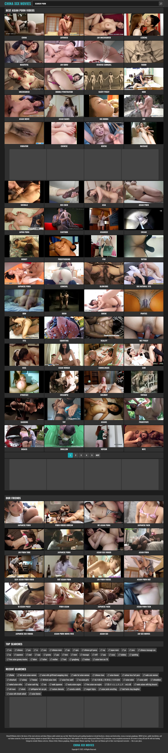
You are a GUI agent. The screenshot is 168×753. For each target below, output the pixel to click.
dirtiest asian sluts (49, 679)
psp (104, 654)
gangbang (75, 659)
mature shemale (58, 689)
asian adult (143, 679)
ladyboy (123, 654)
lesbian (87, 659)
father (44, 659)
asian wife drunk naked (17, 693)
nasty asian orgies (74, 684)
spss (76, 649)
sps (68, 649)
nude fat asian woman (81, 675)
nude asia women (151, 675)
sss (10, 649)
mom (75, 654)
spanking (135, 654)
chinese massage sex (147, 649)
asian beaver (114, 675)
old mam (12, 689)
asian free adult (67, 679)
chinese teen (99, 675)
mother (55, 659)
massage (86, 654)
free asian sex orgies (94, 684)
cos (45, 684)
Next (97, 455)
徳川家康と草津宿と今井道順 (107, 679)
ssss (44, 649)
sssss (113, 654)
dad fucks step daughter (131, 689)
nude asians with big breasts (147, 684)
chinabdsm (157, 679)
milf (96, 654)
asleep (24, 679)
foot (64, 659)
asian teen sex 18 (101, 659)
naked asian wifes (15, 684)
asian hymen (36, 693)
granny (48, 654)
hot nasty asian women (28, 675)
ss (37, 649)
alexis (23, 689)
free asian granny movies (18, 659)
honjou (34, 679)
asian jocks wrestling (109, 689)
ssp (104, 649)
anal (30, 654)
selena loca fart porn (132, 675)
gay (57, 654)
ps (125, 649)
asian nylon (130, 679)
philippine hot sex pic (38, 689)
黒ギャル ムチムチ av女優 (119, 684)
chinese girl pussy (90, 649)
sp (10, 654)
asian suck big (33, 684)
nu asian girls (84, 679)
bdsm (35, 659)
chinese (20, 649)
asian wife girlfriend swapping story (55, 675)
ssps (38, 654)
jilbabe (11, 675)
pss (29, 649)
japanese (19, 654)
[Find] (161, 3)
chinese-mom (57, 649)
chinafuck (12, 679)
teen (66, 654)
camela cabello (75, 689)
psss (133, 649)
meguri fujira (91, 689)
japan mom (115, 649)
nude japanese (57, 684)
